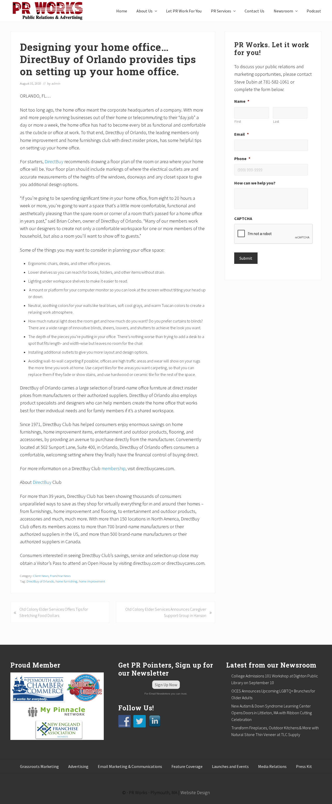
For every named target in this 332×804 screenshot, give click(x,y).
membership (113, 468)
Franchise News (60, 576)
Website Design (195, 792)
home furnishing (66, 581)
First (237, 121)
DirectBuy (54, 161)
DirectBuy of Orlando (40, 581)
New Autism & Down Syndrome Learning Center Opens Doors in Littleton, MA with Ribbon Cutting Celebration (271, 712)
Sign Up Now (166, 684)
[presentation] (273, 234)
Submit (245, 258)
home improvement (92, 581)
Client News (41, 576)
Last (276, 121)
